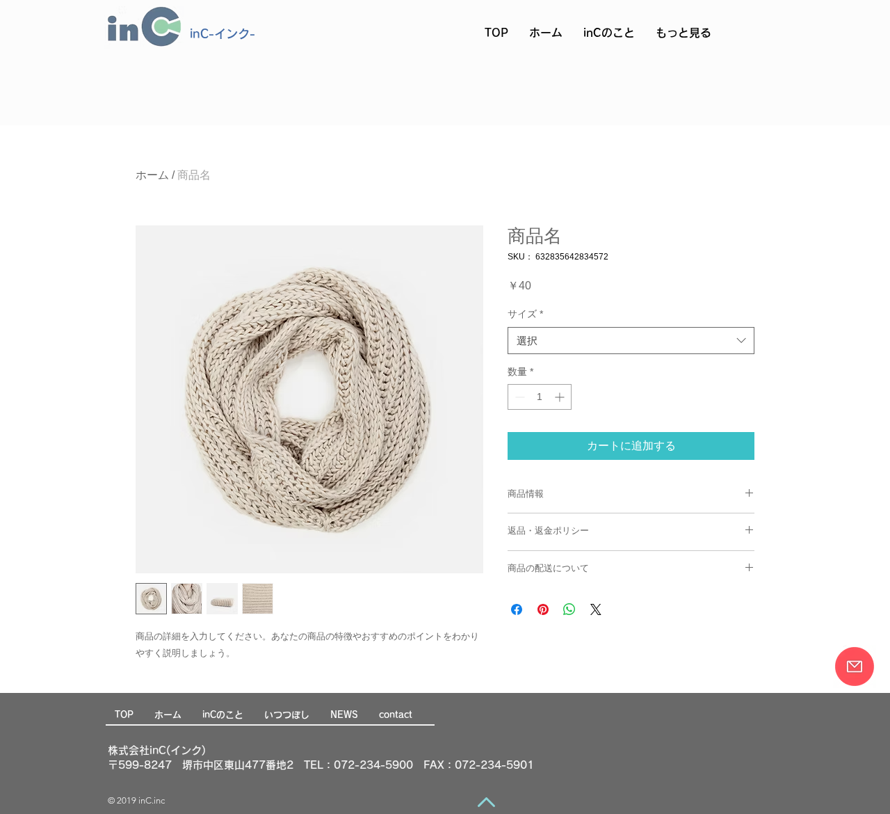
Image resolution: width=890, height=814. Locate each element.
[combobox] (631, 340)
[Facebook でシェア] (516, 609)
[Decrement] (518, 397)
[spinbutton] (539, 397)
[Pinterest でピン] (543, 609)
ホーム (152, 175)
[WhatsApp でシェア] (569, 609)
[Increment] (560, 397)
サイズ (525, 313)
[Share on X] (596, 609)
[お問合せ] (854, 666)
